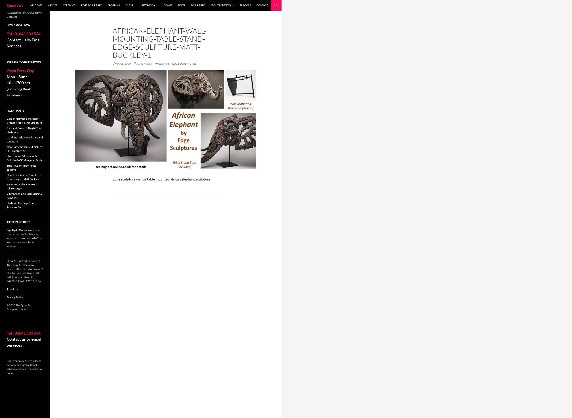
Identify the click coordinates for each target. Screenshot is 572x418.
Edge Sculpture (91, 5)
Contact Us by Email (24, 39)
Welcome (36, 5)
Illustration (147, 5)
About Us (12, 289)
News (181, 5)
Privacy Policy (15, 297)
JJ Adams (166, 5)
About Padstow (220, 5)
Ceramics (69, 5)
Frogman (113, 5)
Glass (129, 5)
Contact (262, 5)
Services (245, 5)
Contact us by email (24, 339)
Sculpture (198, 5)
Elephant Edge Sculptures (177, 63)
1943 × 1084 (144, 63)
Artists (52, 5)
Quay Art (15, 5)
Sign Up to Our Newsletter (22, 230)
